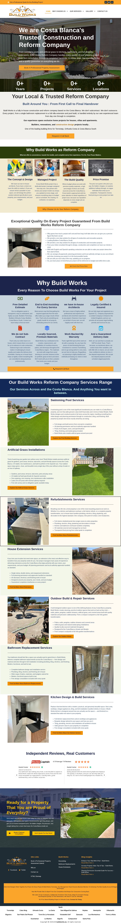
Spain (61, 907)
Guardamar (35, 919)
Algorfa (60, 919)
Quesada (79, 914)
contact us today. (76, 899)
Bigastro (8, 914)
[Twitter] (109, 2)
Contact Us (102, 11)
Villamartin (110, 910)
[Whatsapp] (112, 2)
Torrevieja (10, 910)
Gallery (89, 11)
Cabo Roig (23, 910)
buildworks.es (61, 922)
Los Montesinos (94, 914)
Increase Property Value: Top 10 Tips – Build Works (97, 865)
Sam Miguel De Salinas (68, 910)
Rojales (85, 910)
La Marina (48, 919)
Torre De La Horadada (46, 914)
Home (48, 11)
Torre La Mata (111, 914)
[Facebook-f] (106, 2)
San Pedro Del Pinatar (25, 914)
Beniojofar (97, 910)
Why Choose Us (59, 11)
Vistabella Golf (65, 914)
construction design (65, 125)
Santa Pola (86, 919)
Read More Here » (87, 863)
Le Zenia (52, 910)
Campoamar (72, 919)
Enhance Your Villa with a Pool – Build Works (95, 861)
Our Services (75, 11)
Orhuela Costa (38, 910)
